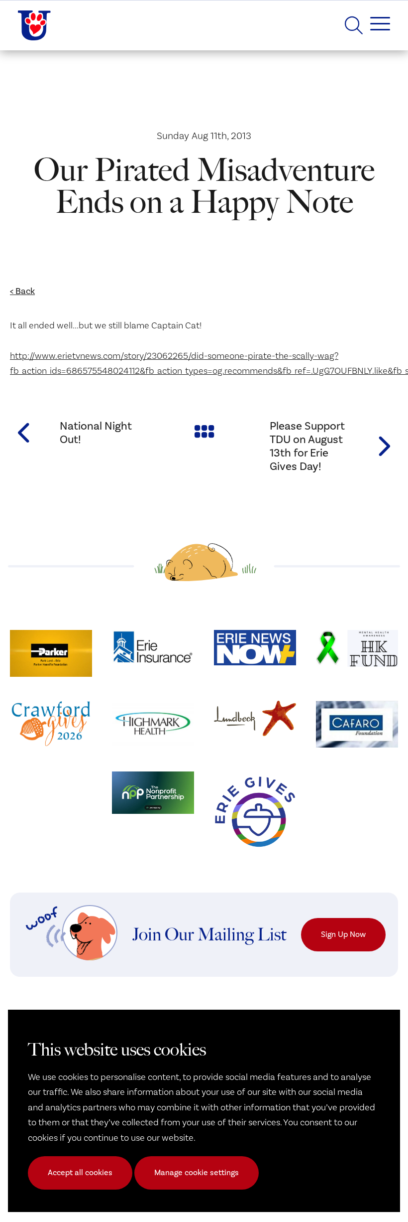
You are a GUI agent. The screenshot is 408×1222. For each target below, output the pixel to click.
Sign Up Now (343, 934)
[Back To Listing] (204, 431)
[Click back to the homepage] (34, 25)
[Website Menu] (376, 25)
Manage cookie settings (196, 1173)
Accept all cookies (80, 1173)
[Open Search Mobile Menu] (354, 25)
